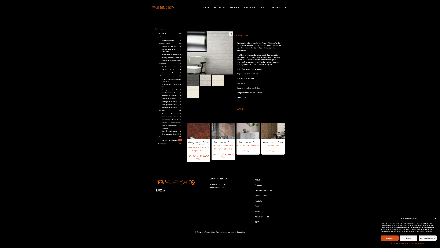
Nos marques (162, 33)
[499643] (193, 80)
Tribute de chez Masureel (170, 134)
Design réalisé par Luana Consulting (230, 232)
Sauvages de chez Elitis (169, 102)
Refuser (408, 238)
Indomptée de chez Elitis (170, 90)
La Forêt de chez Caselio (170, 46)
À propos (258, 185)
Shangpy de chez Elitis (169, 105)
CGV (257, 222)
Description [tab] (242, 35)
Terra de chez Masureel (169, 131)
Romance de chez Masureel (171, 123)
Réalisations (260, 206)
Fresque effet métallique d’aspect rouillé (198, 149)
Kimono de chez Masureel (170, 117)
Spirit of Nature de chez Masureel (169, 127)
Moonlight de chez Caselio (170, 55)
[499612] (193, 92)
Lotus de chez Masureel (170, 120)
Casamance (162, 64)
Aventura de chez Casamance (171, 67)
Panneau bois (273, 145)
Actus (257, 211)
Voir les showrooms (218, 184)
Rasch (161, 137)
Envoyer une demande (219, 179)
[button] (435, 218)
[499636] (205, 80)
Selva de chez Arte (168, 40)
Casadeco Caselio (164, 43)
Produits (258, 201)
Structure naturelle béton (248, 145)
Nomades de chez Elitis (169, 96)
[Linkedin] (160, 190)
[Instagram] (164, 190)
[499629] (218, 80)
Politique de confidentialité (399, 243)
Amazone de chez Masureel (171, 114)
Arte (160, 37)
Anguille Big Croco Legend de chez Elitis (171, 80)
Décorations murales (263, 190)
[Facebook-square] (157, 190)
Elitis (160, 76)
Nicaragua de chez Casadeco (171, 58)
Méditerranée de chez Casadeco (169, 51)
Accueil (258, 180)
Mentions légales (262, 217)
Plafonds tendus (261, 196)
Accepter (389, 238)
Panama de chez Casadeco (171, 61)
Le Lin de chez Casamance (171, 73)
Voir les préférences (427, 238)
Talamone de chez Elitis (169, 107)
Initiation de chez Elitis (169, 93)
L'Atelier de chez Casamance (171, 70)
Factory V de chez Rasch (170, 140)
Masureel (162, 110)
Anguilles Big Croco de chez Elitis (171, 86)
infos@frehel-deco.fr (218, 188)
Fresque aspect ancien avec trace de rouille (223, 147)
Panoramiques (162, 144)
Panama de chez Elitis (169, 99)
